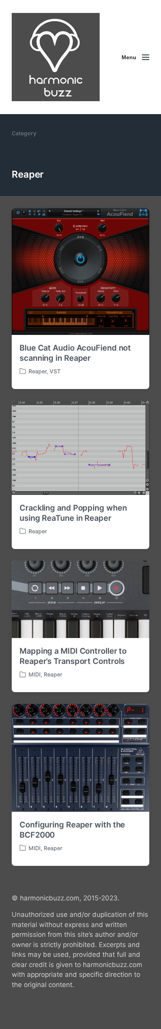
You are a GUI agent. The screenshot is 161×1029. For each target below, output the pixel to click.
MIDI (35, 674)
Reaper (38, 371)
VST (55, 371)
